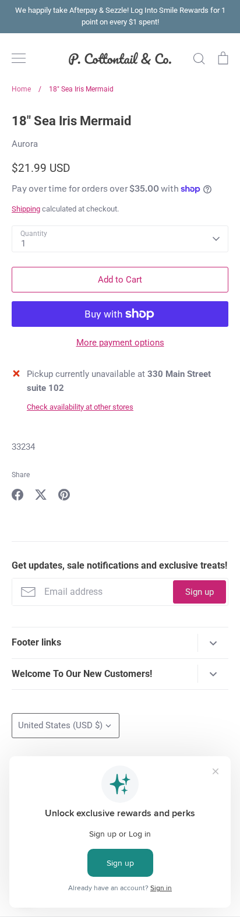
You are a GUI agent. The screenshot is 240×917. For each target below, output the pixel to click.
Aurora (25, 144)
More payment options (120, 342)
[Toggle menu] (18, 58)
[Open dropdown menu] (212, 643)
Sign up (199, 592)
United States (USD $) (60, 725)
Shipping (26, 208)
